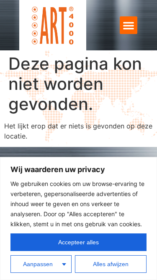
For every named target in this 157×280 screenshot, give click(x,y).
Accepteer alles (78, 242)
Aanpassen (38, 264)
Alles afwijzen (111, 264)
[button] (128, 25)
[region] (78, 218)
